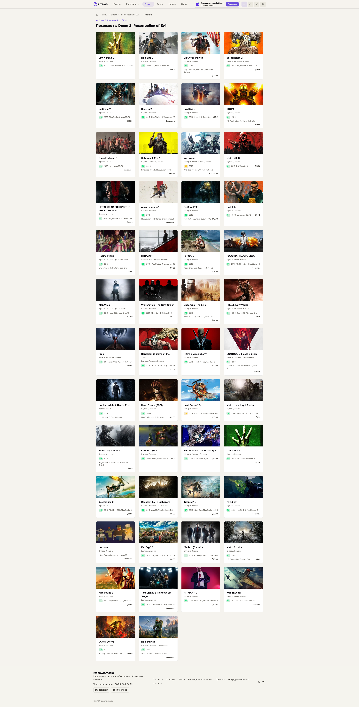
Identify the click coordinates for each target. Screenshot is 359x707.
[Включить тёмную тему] (256, 4)
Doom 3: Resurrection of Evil (125, 14)
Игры (104, 14)
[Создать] (244, 4)
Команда (170, 679)
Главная (117, 4)
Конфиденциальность (239, 679)
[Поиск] (250, 4)
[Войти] (263, 4)
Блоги (182, 679)
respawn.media (103, 673)
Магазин (172, 4)
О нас (184, 4)
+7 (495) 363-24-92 (123, 684)
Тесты (160, 4)
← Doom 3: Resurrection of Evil (111, 20)
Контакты (157, 683)
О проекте (158, 679)
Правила (220, 679)
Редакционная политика (200, 679)
